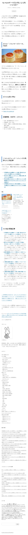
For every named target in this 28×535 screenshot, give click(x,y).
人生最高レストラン (6, 362)
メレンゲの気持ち (17, 284)
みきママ (8, 507)
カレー (12, 507)
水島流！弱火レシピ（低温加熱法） (9, 377)
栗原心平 (20, 516)
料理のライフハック (6, 416)
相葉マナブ (10, 518)
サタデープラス (23, 506)
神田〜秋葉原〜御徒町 (6, 395)
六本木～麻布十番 (6, 388)
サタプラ (3, 508)
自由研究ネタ (4, 421)
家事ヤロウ (10, 514)
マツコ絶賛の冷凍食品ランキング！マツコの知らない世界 (13, 473)
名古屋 (3, 403)
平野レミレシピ (5, 375)
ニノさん (3, 509)
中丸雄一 (17, 512)
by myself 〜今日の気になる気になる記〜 (14, 4)
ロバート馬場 (12, 512)
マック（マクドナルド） (6, 413)
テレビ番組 (16, 283)
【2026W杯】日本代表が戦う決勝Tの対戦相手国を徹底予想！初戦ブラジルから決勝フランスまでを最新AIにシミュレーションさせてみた (14, 437)
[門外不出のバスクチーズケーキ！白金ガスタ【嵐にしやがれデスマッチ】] (7, 197)
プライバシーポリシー (6, 422)
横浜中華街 (4, 398)
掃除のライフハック (6, 418)
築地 (3, 387)
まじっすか (4, 507)
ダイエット (4, 409)
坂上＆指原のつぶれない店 (7, 367)
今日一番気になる (5, 354)
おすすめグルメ (9, 283)
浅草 (3, 396)
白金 (4, 284)
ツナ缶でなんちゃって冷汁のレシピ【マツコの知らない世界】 (14, 434)
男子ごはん (4, 374)
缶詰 (14, 518)
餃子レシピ (4, 519)
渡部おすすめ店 (5, 382)
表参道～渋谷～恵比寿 (6, 392)
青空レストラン (19, 518)
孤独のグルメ (5, 364)
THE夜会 (5, 504)
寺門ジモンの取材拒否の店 (7, 370)
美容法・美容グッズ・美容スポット (9, 411)
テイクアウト (23, 508)
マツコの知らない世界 (6, 357)
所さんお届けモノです (11, 516)
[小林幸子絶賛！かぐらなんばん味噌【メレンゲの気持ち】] (7, 216)
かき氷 (23, 504)
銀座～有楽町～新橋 (6, 385)
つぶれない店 (22, 506)
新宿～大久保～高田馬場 (7, 393)
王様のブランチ (18, 517)
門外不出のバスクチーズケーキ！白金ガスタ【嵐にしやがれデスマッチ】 (6, 202)
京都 (3, 401)
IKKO (2, 504)
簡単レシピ (4, 372)
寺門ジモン (16, 514)
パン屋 (13, 509)
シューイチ (4, 366)
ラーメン (3, 512)
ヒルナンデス (18, 509)
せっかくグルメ (15, 506)
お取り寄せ (10, 284)
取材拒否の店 (14, 513)
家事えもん (4, 514)
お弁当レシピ (19, 504)
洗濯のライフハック (6, 419)
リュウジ (8, 512)
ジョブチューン (16, 508)
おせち (3, 408)
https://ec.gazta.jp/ (8, 111)
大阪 (3, 400)
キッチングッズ (17, 507)
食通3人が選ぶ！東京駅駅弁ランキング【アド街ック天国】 (13, 495)
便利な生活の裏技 (5, 414)
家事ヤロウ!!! (4, 369)
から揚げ (3, 506)
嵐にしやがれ (5, 359)
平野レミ (3, 516)
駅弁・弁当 (4, 405)
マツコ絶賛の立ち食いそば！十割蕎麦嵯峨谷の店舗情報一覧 (13, 478)
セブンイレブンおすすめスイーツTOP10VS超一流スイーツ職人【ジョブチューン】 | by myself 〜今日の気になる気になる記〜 (14, 315)
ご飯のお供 (8, 506)
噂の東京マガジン (20, 513)
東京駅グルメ (5, 383)
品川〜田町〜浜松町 (6, 390)
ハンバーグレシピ (8, 509)
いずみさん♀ (14, 286)
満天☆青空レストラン (6, 361)
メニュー (14, 11)
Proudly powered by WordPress (7, 532)
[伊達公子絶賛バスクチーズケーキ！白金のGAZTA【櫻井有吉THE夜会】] (19, 201)
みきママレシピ (5, 379)
